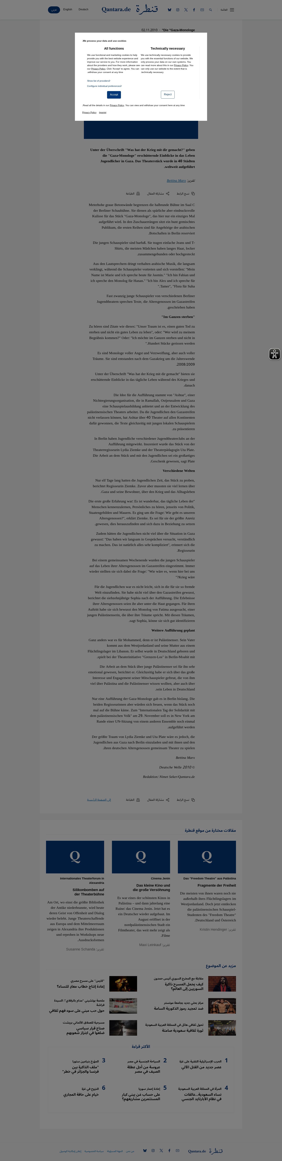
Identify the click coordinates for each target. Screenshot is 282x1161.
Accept (114, 94)
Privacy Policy (181, 65)
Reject (168, 94)
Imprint (102, 112)
